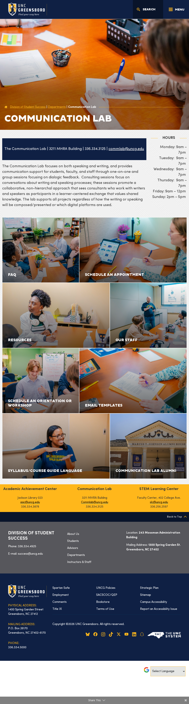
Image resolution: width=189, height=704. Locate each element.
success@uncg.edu (30, 553)
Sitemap (145, 595)
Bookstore (103, 602)
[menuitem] (94, 534)
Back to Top (174, 517)
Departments (76, 555)
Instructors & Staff (79, 562)
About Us (73, 534)
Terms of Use (105, 609)
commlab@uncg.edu (126, 149)
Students (73, 541)
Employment (60, 595)
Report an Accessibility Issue (158, 609)
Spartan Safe (61, 588)
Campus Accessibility (153, 602)
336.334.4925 (27, 546)
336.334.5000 (17, 647)
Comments (59, 602)
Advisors (72, 548)
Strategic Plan (149, 588)
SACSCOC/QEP (106, 595)
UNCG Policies (105, 588)
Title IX (57, 609)
